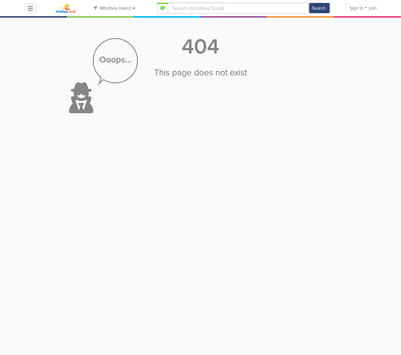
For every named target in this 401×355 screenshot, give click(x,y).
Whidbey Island (115, 8)
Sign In (356, 8)
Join (372, 8)
